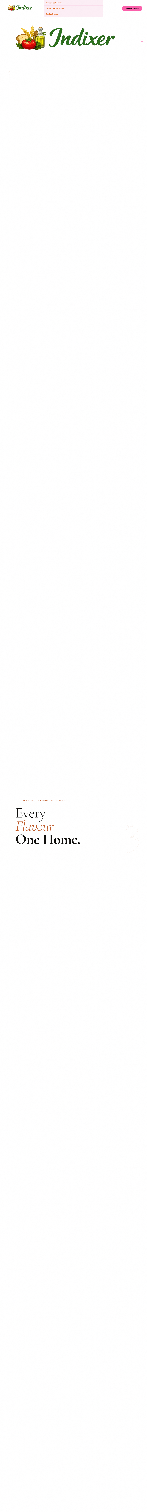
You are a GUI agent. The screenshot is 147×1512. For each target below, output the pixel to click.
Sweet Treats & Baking (55, 8)
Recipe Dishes (52, 14)
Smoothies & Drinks (54, 3)
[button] (132, 8)
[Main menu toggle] (142, 40)
